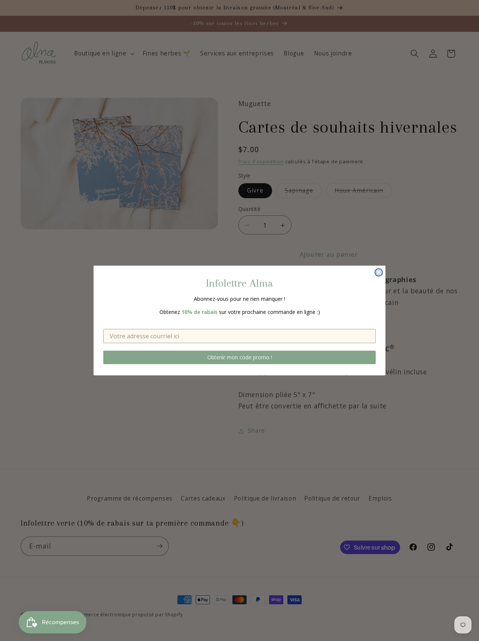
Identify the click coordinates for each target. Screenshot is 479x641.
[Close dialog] (378, 272)
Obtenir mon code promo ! (239, 357)
